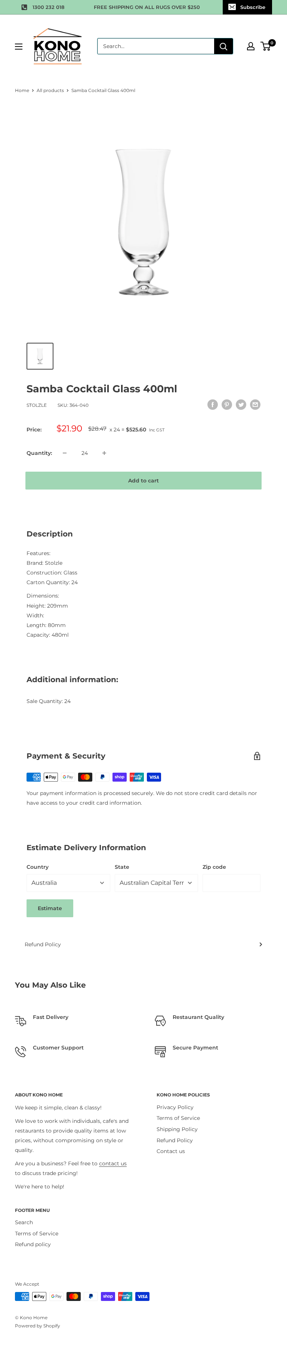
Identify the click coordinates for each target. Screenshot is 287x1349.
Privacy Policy (175, 1107)
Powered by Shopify (37, 1326)
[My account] (250, 46)
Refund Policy (43, 944)
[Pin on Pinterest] (227, 404)
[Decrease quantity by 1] (64, 453)
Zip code (214, 867)
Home (22, 90)
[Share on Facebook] (212, 404)
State (122, 867)
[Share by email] (255, 404)
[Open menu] (18, 47)
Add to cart (143, 480)
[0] (266, 46)
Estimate (50, 908)
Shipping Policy (177, 1129)
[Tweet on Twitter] (241, 404)
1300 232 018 (48, 7)
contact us (113, 1163)
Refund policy (33, 1244)
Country (38, 867)
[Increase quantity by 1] (104, 453)
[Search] (223, 46)
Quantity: (39, 453)
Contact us (171, 1151)
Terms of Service (178, 1118)
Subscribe (252, 7)
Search (24, 1222)
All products (50, 90)
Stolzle (37, 405)
